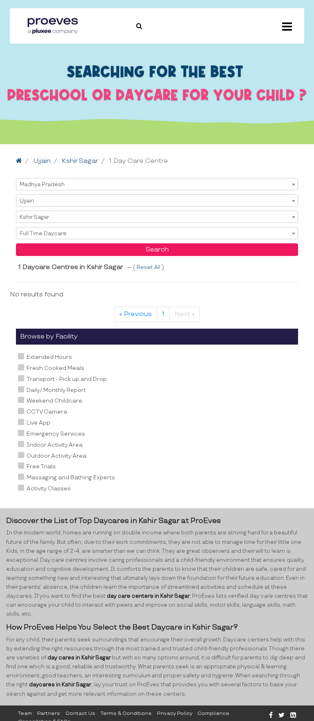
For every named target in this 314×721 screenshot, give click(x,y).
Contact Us (80, 713)
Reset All (149, 267)
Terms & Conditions (126, 713)
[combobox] (157, 184)
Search (157, 250)
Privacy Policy (174, 713)
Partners (48, 713)
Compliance (213, 713)
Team (25, 713)
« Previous (135, 314)
